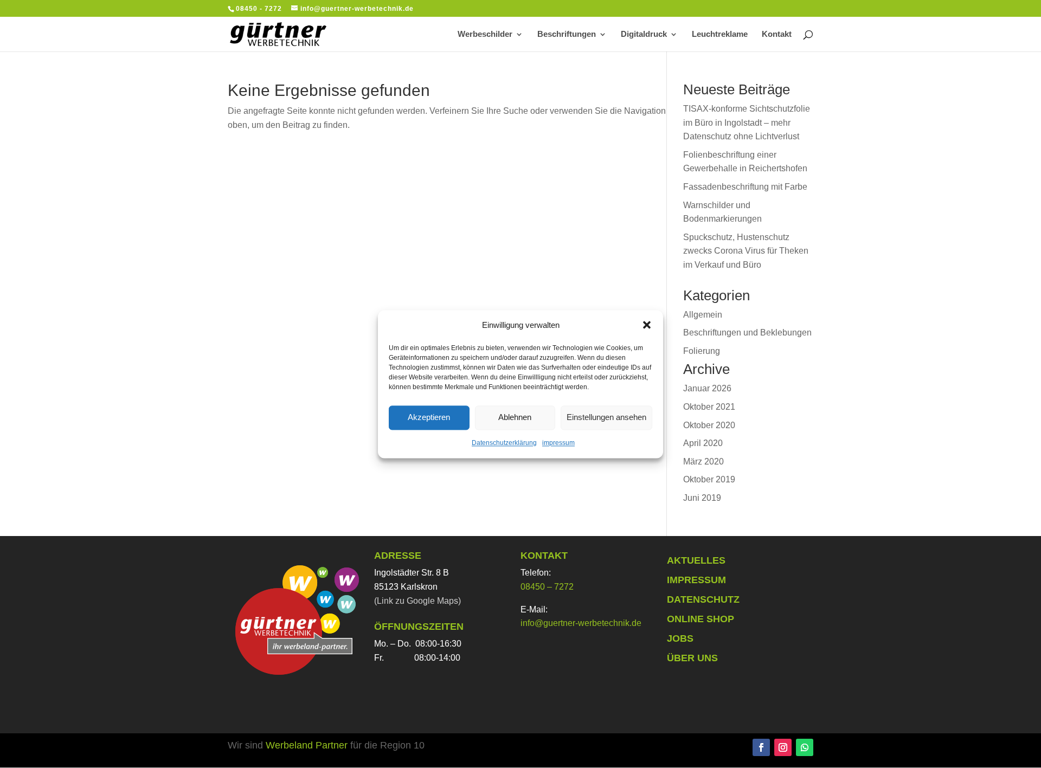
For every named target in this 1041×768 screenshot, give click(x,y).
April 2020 (703, 443)
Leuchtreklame (720, 34)
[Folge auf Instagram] (783, 747)
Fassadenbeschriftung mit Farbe (745, 186)
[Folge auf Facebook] (761, 747)
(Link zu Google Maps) (417, 600)
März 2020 (703, 461)
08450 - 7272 (259, 8)
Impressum (696, 580)
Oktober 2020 (709, 425)
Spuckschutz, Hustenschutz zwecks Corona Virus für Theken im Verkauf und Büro (745, 251)
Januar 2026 (707, 388)
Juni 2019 (702, 497)
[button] (646, 325)
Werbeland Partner (308, 745)
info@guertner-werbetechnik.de (580, 623)
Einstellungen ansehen (606, 417)
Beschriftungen (566, 34)
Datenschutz (703, 599)
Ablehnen (514, 417)
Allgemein (702, 314)
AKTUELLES (696, 560)
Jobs (680, 638)
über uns (692, 658)
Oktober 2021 (709, 406)
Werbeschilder (485, 34)
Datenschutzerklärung (504, 443)
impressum (558, 443)
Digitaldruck (644, 34)
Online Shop (700, 619)
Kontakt (777, 34)
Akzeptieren (429, 417)
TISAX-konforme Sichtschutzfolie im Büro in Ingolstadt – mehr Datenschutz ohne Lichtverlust (746, 122)
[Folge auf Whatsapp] (804, 747)
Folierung (701, 351)
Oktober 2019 (709, 479)
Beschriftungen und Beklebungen (747, 332)
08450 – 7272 (547, 586)
